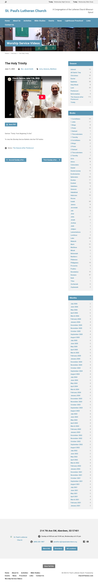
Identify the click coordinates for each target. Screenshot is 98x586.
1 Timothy (74, 137)
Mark (72, 244)
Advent (73, 69)
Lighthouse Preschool (74, 21)
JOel (72, 214)
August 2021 (75, 484)
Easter (73, 79)
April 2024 (74, 386)
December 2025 (76, 325)
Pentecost (74, 91)
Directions (58, 548)
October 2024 (75, 368)
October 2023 (75, 405)
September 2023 (77, 408)
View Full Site (49, 566)
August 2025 (75, 337)
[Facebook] (84, 542)
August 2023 (75, 411)
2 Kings (73, 143)
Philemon (74, 260)
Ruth (72, 278)
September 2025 (77, 334)
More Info (46, 548)
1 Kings (73, 125)
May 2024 (74, 383)
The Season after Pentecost (23, 148)
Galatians (74, 186)
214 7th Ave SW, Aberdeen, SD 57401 (59, 530)
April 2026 (74, 313)
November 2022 (76, 438)
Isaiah (73, 201)
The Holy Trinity (24, 53)
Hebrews (74, 195)
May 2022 (74, 457)
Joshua (73, 223)
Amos (73, 162)
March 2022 (75, 463)
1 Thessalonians (76, 134)
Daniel (73, 168)
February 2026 (76, 319)
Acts (41, 69)
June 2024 (74, 380)
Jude (72, 226)
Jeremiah (74, 208)
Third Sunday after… (50, 160)
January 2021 (75, 506)
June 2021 (74, 490)
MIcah (73, 250)
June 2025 (74, 343)
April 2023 (74, 423)
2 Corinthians (75, 140)
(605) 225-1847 (39, 542)
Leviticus (74, 235)
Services (14, 53)
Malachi (73, 241)
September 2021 (77, 481)
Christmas (74, 76)
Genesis (46, 69)
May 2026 (74, 310)
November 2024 (76, 365)
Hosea (73, 198)
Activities (27, 21)
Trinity (73, 102)
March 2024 (75, 389)
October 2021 (75, 478)
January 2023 (75, 432)
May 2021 (74, 493)
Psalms (73, 269)
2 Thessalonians (76, 152)
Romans (73, 275)
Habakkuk (74, 192)
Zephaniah (74, 287)
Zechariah (74, 284)
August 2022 (75, 447)
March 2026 (75, 316)
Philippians (74, 263)
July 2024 (74, 377)
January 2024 (75, 395)
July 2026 (74, 304)
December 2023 (76, 399)
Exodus (73, 180)
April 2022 (74, 460)
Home (7, 21)
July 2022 (74, 451)
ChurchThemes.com (85, 576)
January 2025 (75, 359)
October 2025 (75, 331)
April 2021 (74, 496)
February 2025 (76, 356)
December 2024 (76, 362)
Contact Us (9, 25)
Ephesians (74, 177)
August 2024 (75, 374)
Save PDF (12, 124)
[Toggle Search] (6, 2)
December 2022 (76, 435)
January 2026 (75, 322)
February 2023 (76, 429)
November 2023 (76, 402)
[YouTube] (88, 542)
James (73, 205)
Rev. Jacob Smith (27, 69)
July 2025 (74, 340)
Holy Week (74, 85)
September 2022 (77, 444)
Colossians (75, 165)
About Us (16, 21)
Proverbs (74, 266)
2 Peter (73, 146)
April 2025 (74, 350)
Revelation (74, 272)
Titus (72, 281)
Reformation (75, 94)
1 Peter (73, 128)
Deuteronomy (76, 171)
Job (72, 211)
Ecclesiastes (75, 174)
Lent (72, 88)
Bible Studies (40, 21)
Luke (72, 238)
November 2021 (76, 475)
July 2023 (74, 414)
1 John (73, 122)
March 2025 (75, 353)
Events (51, 21)
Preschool (23, 576)
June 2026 (74, 307)
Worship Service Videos (23, 43)
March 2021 (75, 500)
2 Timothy (74, 156)
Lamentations (76, 232)
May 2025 (74, 347)
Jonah (73, 220)
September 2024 (77, 371)
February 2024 (76, 392)
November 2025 (76, 328)
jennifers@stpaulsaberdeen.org (65, 542)
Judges (73, 229)
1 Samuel (74, 131)
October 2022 (75, 441)
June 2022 (74, 454)
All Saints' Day (76, 72)
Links (88, 21)
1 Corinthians (75, 119)
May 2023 (74, 420)
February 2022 (76, 466)
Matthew (53, 69)
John (72, 217)
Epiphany (74, 82)
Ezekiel (73, 183)
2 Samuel (74, 149)
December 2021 (76, 472)
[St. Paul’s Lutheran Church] (19, 540)
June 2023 (74, 417)
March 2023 (75, 426)
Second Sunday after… (16, 160)
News (59, 21)
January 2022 (75, 469)
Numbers (74, 257)
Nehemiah (74, 253)
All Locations (71, 548)
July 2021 (74, 487)
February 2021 (76, 503)
